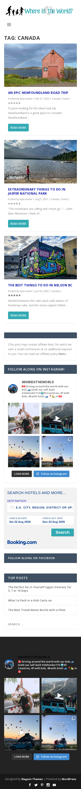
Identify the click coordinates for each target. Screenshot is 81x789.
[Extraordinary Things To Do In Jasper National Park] (40, 161)
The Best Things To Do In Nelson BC (40, 285)
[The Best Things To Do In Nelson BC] (40, 257)
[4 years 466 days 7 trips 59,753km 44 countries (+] (57, 451)
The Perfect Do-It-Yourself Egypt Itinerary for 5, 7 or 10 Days (39, 588)
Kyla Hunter (26, 98)
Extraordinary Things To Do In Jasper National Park (37, 191)
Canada (56, 98)
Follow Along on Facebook (31, 558)
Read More (18, 127)
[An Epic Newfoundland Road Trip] (40, 65)
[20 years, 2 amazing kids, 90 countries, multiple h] (24, 418)
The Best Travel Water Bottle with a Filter (37, 610)
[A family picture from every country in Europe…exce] (57, 418)
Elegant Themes (32, 779)
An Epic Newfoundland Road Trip (38, 93)
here (62, 354)
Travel (65, 98)
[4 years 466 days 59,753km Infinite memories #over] (24, 451)
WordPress (69, 779)
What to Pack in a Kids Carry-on (30, 600)
